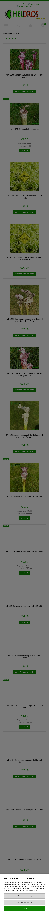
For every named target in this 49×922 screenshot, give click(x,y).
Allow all (24, 908)
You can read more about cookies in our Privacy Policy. (20, 890)
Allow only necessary (24, 896)
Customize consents (24, 902)
